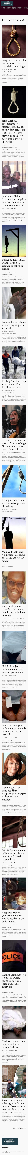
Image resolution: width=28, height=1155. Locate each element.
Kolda (5, 71)
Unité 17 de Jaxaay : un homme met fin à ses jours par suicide (12, 669)
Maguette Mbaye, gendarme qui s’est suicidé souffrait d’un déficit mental (13, 917)
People (23, 452)
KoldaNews (6, 1148)
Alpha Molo (13, 145)
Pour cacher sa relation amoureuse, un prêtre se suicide (14, 325)
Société (8, 71)
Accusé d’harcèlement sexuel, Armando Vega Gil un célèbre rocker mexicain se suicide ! (14, 445)
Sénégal (11, 147)
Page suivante (19, 1128)
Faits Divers (6, 333)
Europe (22, 1112)
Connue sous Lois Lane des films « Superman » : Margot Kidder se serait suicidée (14, 793)
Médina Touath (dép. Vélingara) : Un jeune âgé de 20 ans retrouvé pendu (14, 556)
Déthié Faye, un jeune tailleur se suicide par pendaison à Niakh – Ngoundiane (13, 855)
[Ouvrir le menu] (26, 3)
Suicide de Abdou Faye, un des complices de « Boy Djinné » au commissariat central (14, 201)
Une (11, 71)
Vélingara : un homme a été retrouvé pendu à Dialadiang (14, 503)
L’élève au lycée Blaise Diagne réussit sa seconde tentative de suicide (13, 264)
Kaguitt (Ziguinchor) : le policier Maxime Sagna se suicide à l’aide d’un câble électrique (14, 980)
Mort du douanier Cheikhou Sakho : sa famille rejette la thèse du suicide (13, 611)
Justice (11, 210)
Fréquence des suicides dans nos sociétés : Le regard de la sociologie (14, 63)
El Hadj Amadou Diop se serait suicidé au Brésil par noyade (14, 384)
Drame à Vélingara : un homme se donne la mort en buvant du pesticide (14, 730)
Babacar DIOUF (15, 509)
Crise (20, 1112)
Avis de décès (7, 147)
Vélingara (11, 511)
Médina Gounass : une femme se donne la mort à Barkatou (13, 1044)
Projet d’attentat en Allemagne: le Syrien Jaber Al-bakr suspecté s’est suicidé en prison (14, 1105)
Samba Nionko (14, 924)
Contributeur (13, 69)
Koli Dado (13, 272)
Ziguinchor (12, 992)
